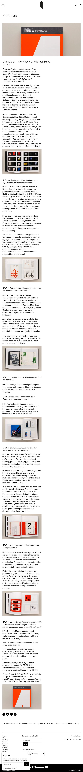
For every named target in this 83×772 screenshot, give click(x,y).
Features (5, 742)
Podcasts (5, 744)
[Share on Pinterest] (15, 714)
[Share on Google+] (11, 714)
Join (25, 744)
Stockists (5, 740)
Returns (4, 751)
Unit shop (23, 79)
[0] (80, 6)
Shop (4, 738)
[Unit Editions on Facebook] (65, 740)
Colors (79, 770)
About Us (5, 746)
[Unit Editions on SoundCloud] (80, 740)
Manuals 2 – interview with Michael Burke (26, 61)
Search (4, 736)
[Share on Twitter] (7, 714)
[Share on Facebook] (3, 714)
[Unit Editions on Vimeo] (74, 740)
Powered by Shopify (72, 770)
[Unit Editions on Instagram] (71, 740)
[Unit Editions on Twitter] (68, 740)
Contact (4, 747)
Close (29, 752)
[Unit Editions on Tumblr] (77, 740)
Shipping (5, 749)
